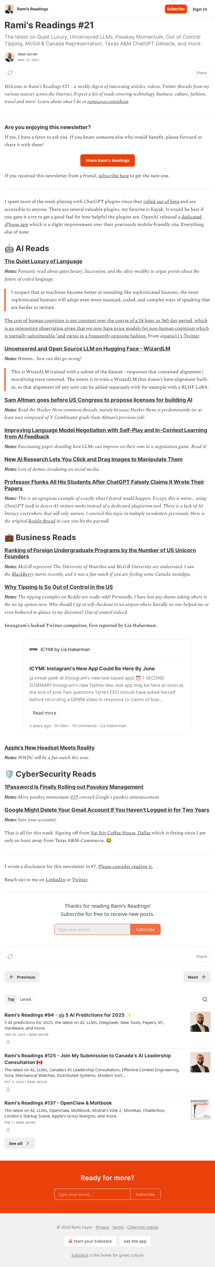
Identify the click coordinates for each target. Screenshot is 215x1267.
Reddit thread (41, 521)
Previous (26, 977)
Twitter (79, 879)
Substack (79, 1255)
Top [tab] (11, 999)
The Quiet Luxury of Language (43, 261)
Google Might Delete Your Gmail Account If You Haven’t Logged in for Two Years (106, 809)
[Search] (205, 999)
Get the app (135, 1241)
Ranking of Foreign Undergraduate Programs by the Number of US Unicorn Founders (100, 553)
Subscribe (176, 8)
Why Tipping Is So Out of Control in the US (58, 587)
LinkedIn (55, 879)
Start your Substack (93, 1241)
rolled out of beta (161, 201)
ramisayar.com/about (107, 101)
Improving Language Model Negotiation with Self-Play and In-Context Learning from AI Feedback (105, 433)
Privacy (102, 1227)
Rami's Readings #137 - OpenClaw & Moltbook (58, 1103)
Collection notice (142, 1227)
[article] (107, 1028)
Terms (118, 1227)
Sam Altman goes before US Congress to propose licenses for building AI (98, 399)
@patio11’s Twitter (179, 336)
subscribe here (113, 175)
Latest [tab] (25, 999)
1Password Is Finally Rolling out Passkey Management (73, 786)
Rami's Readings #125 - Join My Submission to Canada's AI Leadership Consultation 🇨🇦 (87, 1059)
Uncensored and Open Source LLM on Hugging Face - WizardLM (87, 348)
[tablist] (19, 999)
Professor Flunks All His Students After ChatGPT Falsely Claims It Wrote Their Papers (104, 485)
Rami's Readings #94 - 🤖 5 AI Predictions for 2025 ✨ (68, 1015)
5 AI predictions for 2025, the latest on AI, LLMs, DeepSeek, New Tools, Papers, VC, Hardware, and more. (84, 1025)
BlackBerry (23, 574)
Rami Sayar (27, 54)
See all (16, 1143)
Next (193, 977)
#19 (74, 797)
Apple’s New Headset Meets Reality (49, 747)
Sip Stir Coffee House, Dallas (121, 833)
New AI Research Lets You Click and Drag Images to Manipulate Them (93, 459)
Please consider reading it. (125, 866)
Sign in (200, 9)
